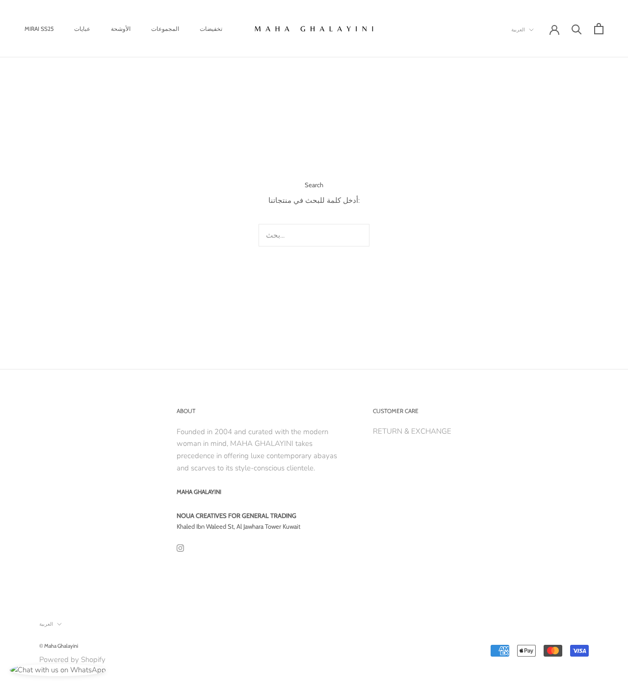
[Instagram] (180, 547)
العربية (518, 29)
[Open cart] (598, 28)
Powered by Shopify (72, 659)
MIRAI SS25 (39, 28)
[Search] (577, 29)
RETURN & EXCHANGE (412, 431)
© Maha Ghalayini (58, 645)
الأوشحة (121, 28)
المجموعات (165, 28)
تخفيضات (211, 28)
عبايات (82, 28)
